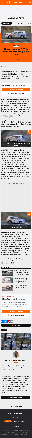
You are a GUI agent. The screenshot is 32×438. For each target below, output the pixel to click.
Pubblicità (16, 426)
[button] (9, 417)
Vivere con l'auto (18, 23)
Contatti (6, 424)
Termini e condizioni (22, 424)
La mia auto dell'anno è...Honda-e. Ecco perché (21, 287)
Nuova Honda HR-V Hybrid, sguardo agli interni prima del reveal (21, 280)
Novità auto (6, 23)
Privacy (13, 424)
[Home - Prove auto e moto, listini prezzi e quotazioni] (15, 2)
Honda (26, 101)
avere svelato (24, 108)
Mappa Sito (24, 421)
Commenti (16, 325)
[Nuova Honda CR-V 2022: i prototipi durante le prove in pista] (16, 138)
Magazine (8, 67)
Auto (2, 67)
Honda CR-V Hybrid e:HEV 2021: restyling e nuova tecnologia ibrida (21, 272)
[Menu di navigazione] (2, 2)
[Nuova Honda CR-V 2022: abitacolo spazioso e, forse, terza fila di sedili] (16, 220)
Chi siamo (16, 421)
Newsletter (8, 421)
